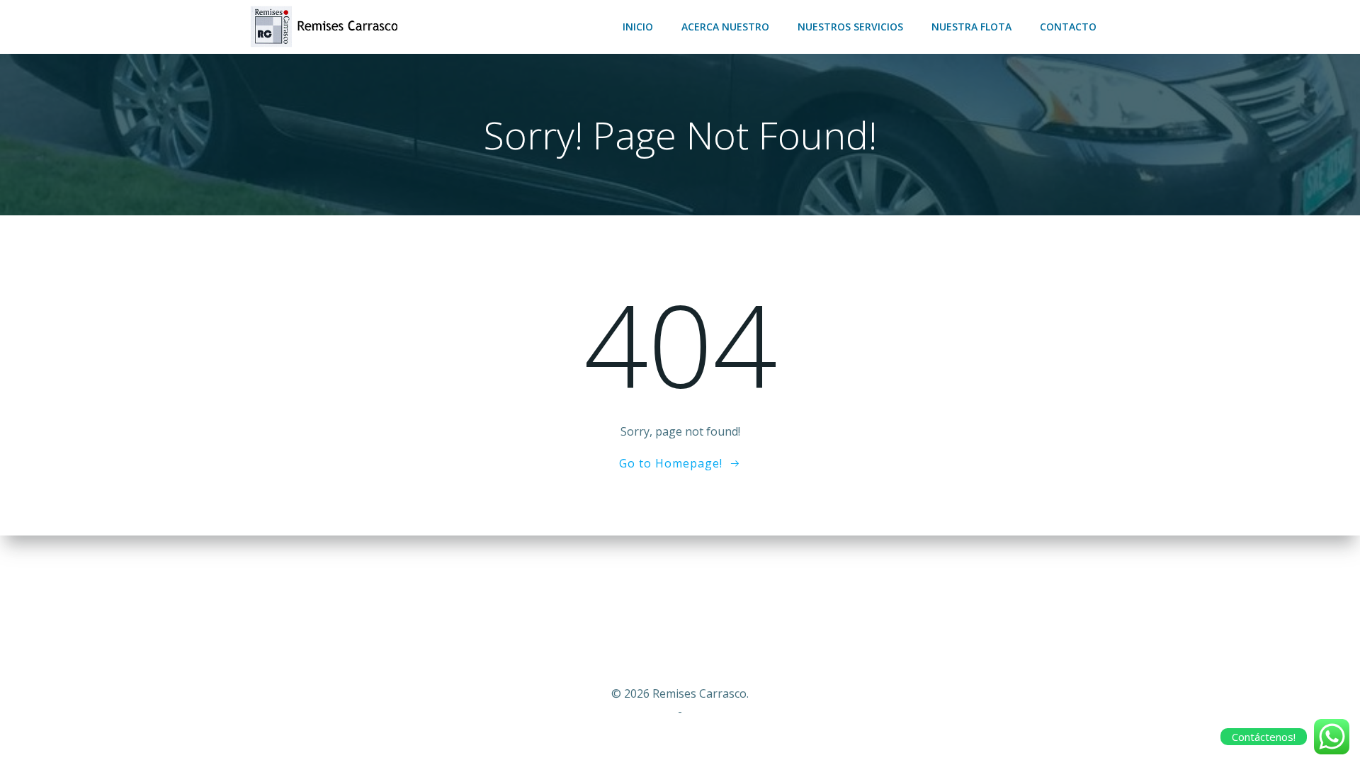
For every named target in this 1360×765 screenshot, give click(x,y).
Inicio (638, 26)
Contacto (1068, 26)
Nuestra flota (971, 26)
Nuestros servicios (850, 26)
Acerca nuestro (725, 26)
